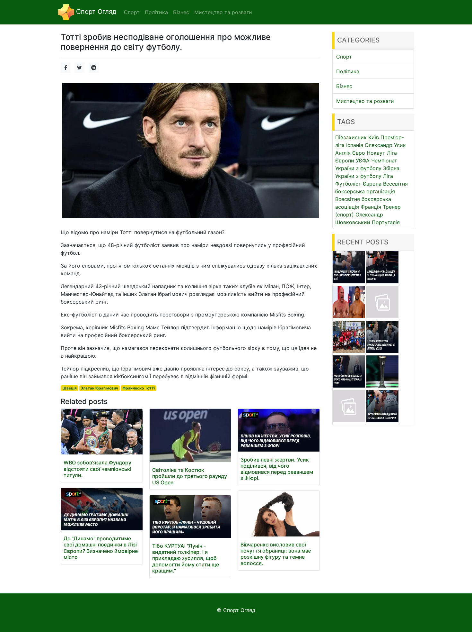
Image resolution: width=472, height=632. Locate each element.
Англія (343, 153)
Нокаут (376, 153)
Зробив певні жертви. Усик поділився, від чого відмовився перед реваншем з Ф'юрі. (276, 468)
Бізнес (344, 86)
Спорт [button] (132, 12)
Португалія (386, 222)
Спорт (344, 56)
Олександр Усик (385, 145)
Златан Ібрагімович (99, 388)
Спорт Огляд (95, 11)
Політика (347, 71)
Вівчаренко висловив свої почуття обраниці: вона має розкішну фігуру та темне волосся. (275, 553)
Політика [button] (156, 12)
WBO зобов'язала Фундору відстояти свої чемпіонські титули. (97, 468)
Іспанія (354, 145)
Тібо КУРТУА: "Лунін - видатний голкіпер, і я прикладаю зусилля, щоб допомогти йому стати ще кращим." (185, 558)
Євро (358, 153)
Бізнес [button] (181, 12)
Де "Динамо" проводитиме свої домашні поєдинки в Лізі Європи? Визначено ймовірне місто (101, 547)
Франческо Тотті (138, 388)
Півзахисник (351, 137)
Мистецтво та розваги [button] (223, 12)
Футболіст (348, 183)
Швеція (69, 388)
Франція (371, 207)
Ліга (388, 176)
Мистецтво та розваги (365, 101)
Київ (373, 137)
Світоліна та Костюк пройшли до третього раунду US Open (189, 476)
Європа (372, 183)
